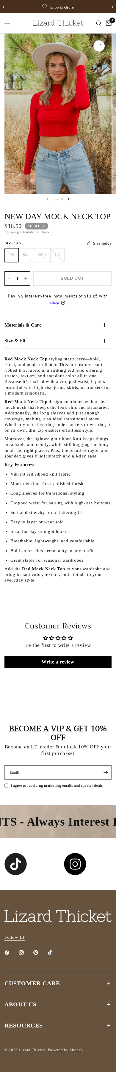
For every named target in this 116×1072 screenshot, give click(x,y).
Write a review (58, 661)
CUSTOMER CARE (32, 983)
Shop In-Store (62, 7)
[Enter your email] (106, 772)
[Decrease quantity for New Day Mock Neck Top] (9, 278)
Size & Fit (14, 340)
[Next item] (68, 199)
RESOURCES (23, 1025)
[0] (108, 23)
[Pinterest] (39, 952)
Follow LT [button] (14, 937)
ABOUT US (20, 1004)
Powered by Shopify (66, 1050)
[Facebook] (11, 952)
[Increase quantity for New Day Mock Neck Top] (25, 278)
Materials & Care (22, 324)
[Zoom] (99, 46)
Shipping (11, 232)
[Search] (99, 23)
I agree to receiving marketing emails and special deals (57, 785)
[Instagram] (25, 952)
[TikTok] (54, 952)
